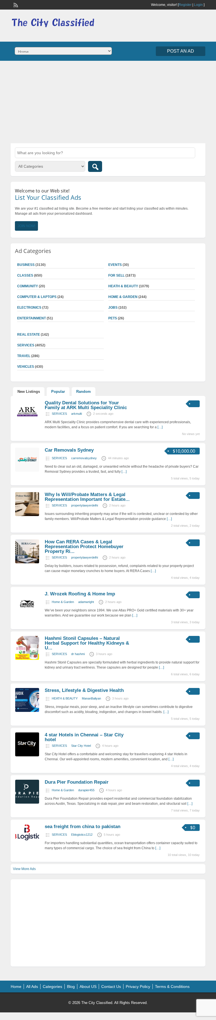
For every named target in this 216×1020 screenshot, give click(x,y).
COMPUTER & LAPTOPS (37, 297)
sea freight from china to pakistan (82, 826)
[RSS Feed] (15, 4)
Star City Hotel (81, 745)
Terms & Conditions (172, 986)
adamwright (86, 602)
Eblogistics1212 (82, 834)
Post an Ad (180, 51)
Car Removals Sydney (69, 450)
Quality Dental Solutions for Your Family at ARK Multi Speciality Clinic (86, 405)
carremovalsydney (84, 458)
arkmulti (76, 413)
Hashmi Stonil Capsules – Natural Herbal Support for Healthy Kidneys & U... (87, 643)
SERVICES (59, 413)
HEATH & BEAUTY (123, 286)
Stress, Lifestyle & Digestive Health (84, 690)
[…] (160, 427)
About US (88, 986)
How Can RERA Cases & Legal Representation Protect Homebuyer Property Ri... (84, 546)
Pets (112, 318)
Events (115, 265)
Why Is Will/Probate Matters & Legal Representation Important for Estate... (87, 497)
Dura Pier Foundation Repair (77, 782)
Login (198, 5)
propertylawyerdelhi (84, 505)
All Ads (32, 986)
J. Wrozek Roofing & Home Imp (80, 594)
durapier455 (86, 790)
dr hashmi (78, 654)
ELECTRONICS (29, 308)
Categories (52, 986)
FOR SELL (116, 275)
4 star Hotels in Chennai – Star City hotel (84, 737)
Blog (71, 986)
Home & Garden (123, 297)
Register (185, 5)
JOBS (113, 308)
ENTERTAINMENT (31, 318)
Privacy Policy (138, 986)
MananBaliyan (91, 698)
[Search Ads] (95, 166)
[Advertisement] (108, 101)
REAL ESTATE (28, 335)
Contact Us (111, 986)
